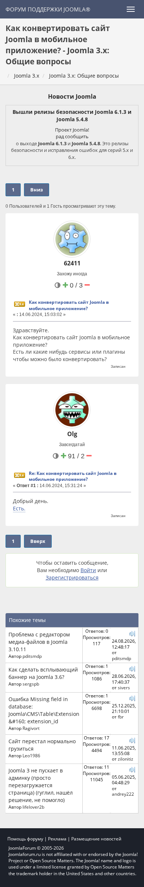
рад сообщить (72, 136)
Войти (88, 570)
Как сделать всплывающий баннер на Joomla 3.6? (43, 673)
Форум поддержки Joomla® (48, 9)
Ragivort (31, 728)
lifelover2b (33, 807)
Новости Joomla (72, 96)
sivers (124, 687)
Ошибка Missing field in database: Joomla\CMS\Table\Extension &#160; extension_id (43, 710)
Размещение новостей (96, 839)
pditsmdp (32, 656)
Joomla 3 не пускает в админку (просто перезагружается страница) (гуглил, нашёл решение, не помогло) (40, 785)
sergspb (31, 684)
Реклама (57, 839)
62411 (72, 263)
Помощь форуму (25, 839)
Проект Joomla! (72, 129)
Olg (72, 434)
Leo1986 (31, 755)
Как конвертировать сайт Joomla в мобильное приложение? (69, 305)
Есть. (19, 508)
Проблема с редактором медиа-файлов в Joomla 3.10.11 (39, 642)
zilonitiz (125, 759)
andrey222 (123, 794)
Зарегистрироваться (72, 577)
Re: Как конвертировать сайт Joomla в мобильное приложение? (73, 476)
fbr (121, 717)
